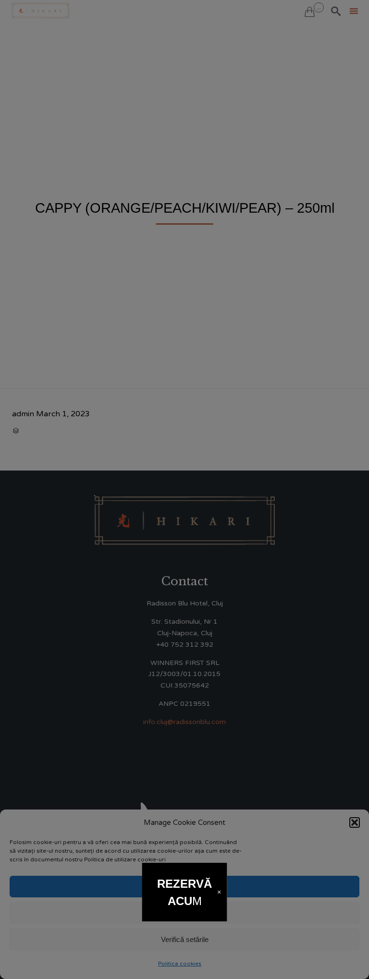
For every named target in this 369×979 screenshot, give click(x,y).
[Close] (219, 892)
